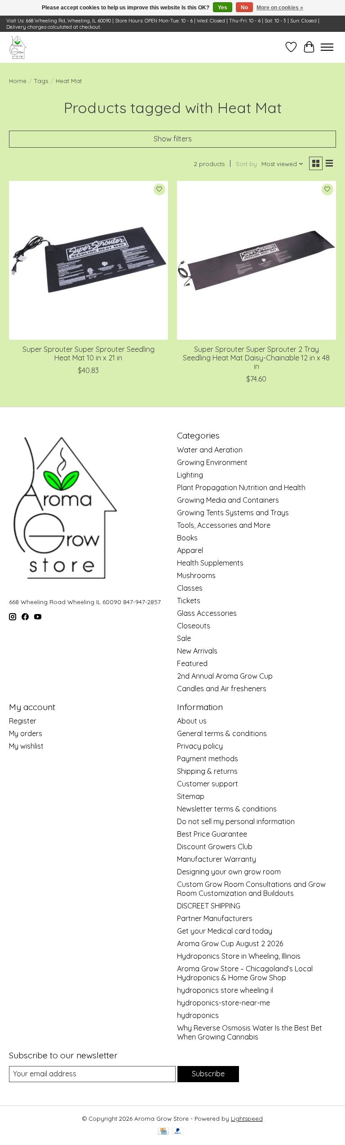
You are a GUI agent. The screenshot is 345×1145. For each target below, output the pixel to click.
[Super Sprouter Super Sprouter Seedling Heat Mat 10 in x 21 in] (88, 260)
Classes (190, 587)
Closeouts (193, 625)
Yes (222, 7)
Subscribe (208, 1073)
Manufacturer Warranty (216, 859)
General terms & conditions (222, 733)
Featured (192, 663)
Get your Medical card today (224, 930)
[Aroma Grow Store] (18, 47)
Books (187, 537)
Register (22, 720)
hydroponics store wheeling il (225, 990)
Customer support (207, 783)
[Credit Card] (163, 1131)
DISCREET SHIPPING (208, 905)
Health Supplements (210, 562)
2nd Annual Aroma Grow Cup (225, 675)
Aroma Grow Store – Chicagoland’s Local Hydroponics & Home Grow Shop (245, 973)
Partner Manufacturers (214, 918)
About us (192, 720)
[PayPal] (178, 1131)
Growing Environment (212, 462)
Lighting (190, 474)
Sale (184, 638)
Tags (41, 80)
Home (18, 80)
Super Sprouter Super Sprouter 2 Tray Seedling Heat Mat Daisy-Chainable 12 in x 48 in (256, 358)
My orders (25, 733)
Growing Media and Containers (228, 500)
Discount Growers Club (214, 846)
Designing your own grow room (229, 871)
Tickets (188, 600)
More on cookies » (280, 7)
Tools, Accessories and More (223, 525)
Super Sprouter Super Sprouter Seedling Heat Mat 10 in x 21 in (88, 353)
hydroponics (198, 1015)
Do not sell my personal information (236, 821)
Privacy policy (200, 745)
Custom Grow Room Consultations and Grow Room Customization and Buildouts (251, 889)
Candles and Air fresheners (221, 688)
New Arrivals (197, 650)
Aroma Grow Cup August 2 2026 (230, 943)
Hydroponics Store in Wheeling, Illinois (239, 956)
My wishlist (26, 745)
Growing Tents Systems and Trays (233, 512)
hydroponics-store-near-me (223, 1002)
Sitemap (190, 796)
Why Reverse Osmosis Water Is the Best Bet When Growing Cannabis (249, 1032)
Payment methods (207, 758)
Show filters (173, 138)
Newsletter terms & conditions (227, 808)
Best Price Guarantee (212, 833)
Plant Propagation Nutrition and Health (241, 487)
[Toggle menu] (327, 47)
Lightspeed (247, 1118)
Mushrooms (196, 575)
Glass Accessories (207, 613)
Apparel (190, 550)
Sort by (246, 163)
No (244, 7)
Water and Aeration (210, 449)
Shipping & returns (207, 771)
